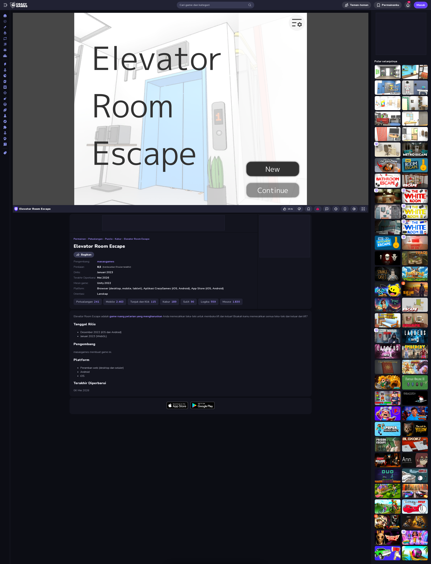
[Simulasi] (5, 133)
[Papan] (5, 116)
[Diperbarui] (5, 38)
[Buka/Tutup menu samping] (5, 5)
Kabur (118, 239)
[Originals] (5, 44)
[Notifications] (407, 5)
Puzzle (108, 239)
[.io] (5, 76)
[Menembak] (5, 93)
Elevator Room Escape (136, 239)
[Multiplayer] (5, 50)
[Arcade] (5, 70)
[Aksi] (5, 64)
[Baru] (5, 27)
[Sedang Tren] (5, 33)
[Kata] (5, 87)
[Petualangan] (5, 121)
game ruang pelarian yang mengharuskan (135, 316)
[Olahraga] (5, 110)
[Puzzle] (5, 127)
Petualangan (95, 239)
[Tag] (5, 153)
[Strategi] (5, 138)
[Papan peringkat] (5, 56)
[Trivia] (5, 144)
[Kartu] (5, 81)
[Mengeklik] (5, 98)
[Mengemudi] (5, 104)
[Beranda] (5, 16)
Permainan (80, 239)
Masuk (421, 5)
